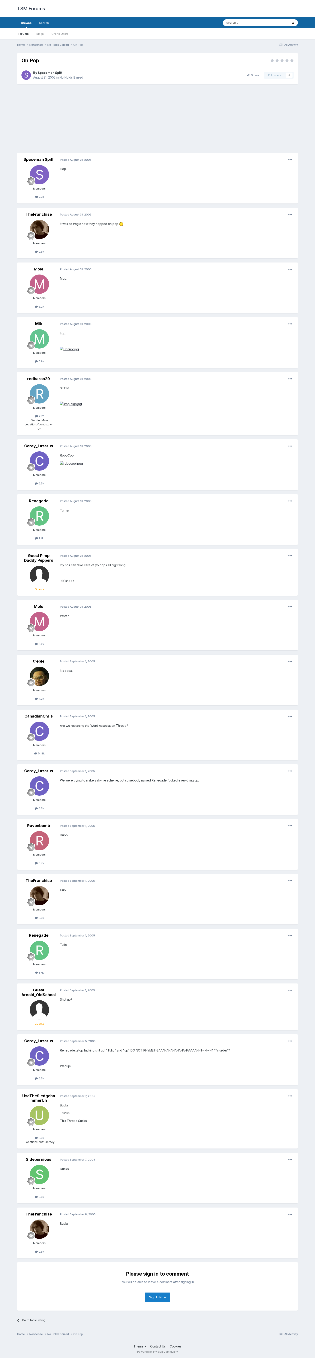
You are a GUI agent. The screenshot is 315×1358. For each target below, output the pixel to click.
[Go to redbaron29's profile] (39, 394)
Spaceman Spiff (50, 72)
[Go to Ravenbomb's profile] (39, 840)
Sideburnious (38, 1159)
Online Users (60, 33)
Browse (26, 22)
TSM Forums (31, 8)
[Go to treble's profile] (39, 676)
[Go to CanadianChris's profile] (39, 731)
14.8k (41, 753)
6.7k (41, 863)
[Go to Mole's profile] (39, 284)
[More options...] (290, 159)
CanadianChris (38, 716)
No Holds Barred (71, 77)
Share (254, 75)
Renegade (38, 501)
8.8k (41, 1138)
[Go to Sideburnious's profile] (39, 1174)
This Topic (276, 22)
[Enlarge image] (121, 224)
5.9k (41, 361)
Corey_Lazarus (38, 446)
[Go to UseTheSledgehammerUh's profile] (39, 1115)
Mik (38, 324)
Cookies (176, 1346)
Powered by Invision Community (157, 1351)
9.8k (41, 251)
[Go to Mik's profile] (39, 339)
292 (41, 416)
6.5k (41, 483)
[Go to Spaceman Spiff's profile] (26, 75)
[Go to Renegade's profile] (39, 516)
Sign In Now (157, 1297)
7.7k (41, 197)
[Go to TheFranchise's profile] (39, 229)
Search (44, 22)
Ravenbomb (38, 825)
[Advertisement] (158, 118)
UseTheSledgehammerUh (38, 1098)
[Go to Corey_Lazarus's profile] (39, 461)
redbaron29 (38, 378)
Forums (23, 33)
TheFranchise (39, 214)
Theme (139, 1346)
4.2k (41, 698)
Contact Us (158, 1346)
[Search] (293, 22)
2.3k (41, 1197)
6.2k (41, 306)
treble (38, 661)
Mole (38, 269)
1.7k (41, 538)
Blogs (40, 33)
